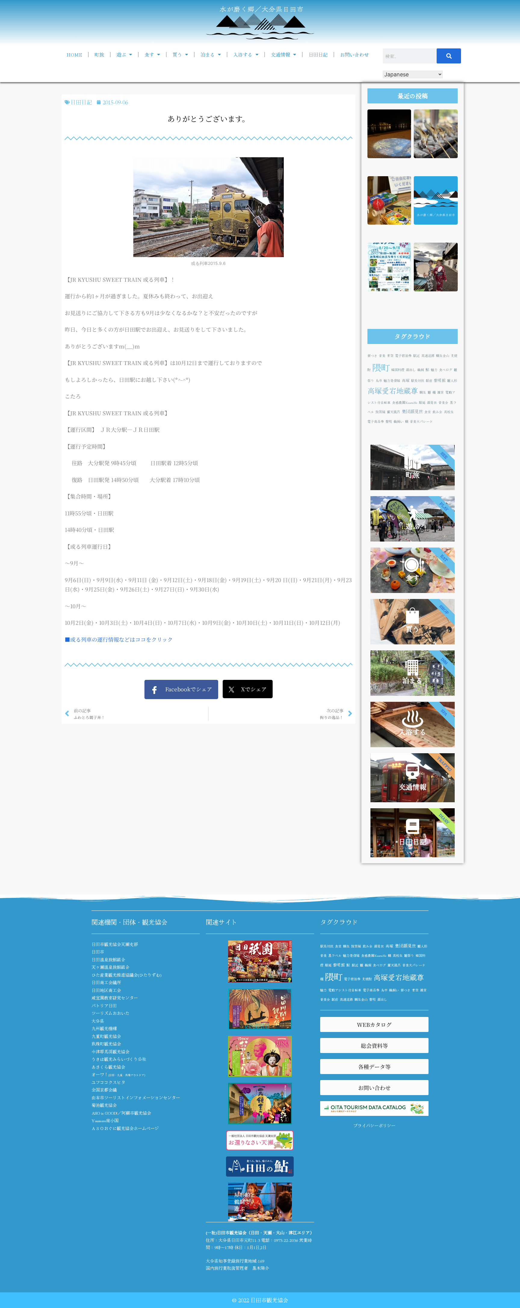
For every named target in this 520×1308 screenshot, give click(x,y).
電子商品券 (375, 421)
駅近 (416, 355)
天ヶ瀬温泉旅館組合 (110, 967)
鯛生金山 (442, 355)
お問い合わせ (354, 54)
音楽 (382, 355)
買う (177, 54)
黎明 (388, 421)
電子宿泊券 (403, 355)
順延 (422, 402)
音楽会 (443, 402)
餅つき (372, 355)
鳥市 (379, 380)
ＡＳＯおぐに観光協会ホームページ (125, 1128)
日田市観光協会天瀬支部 (114, 944)
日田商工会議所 (106, 982)
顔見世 (432, 402)
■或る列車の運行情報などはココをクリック (119, 639)
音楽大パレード (421, 421)
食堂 (427, 412)
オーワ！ (118, 1074)
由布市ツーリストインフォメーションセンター (135, 1098)
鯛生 (422, 392)
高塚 (406, 380)
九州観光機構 (104, 1028)
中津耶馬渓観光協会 (110, 1052)
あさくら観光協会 (108, 1067)
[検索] (449, 55)
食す (149, 54)
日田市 (97, 952)
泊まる (207, 54)
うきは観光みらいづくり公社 (118, 1059)
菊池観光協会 (104, 1105)
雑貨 (440, 392)
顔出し (411, 369)
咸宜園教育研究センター (114, 998)
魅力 (434, 369)
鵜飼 (420, 369)
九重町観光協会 (106, 1036)
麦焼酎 (367, 979)
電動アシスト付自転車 (344, 990)
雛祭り (409, 955)
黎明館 (440, 380)
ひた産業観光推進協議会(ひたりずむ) (126, 975)
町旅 (99, 54)
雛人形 (452, 380)
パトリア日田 (104, 1005)
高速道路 (428, 355)
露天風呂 (393, 412)
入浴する (242, 54)
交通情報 (280, 54)
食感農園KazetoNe (404, 402)
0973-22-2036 (286, 1240)
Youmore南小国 (105, 1120)
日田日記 (318, 54)
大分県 (97, 1021)
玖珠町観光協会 (106, 1044)
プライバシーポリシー (374, 1125)
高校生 (449, 412)
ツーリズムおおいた (110, 1013)
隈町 (381, 367)
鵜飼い (399, 421)
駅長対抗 (417, 380)
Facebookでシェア (185, 689)
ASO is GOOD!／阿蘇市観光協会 (121, 1113)
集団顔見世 (412, 411)
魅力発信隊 (392, 380)
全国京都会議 (104, 1090)
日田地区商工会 (106, 990)
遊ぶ (121, 54)
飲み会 (437, 412)
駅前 (429, 380)
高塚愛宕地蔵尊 (392, 390)
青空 (390, 355)
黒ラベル (335, 955)
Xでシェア (250, 689)
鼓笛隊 (380, 412)
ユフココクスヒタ (108, 1082)
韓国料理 (397, 369)
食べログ (445, 369)
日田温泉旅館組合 (108, 959)
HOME (74, 54)
